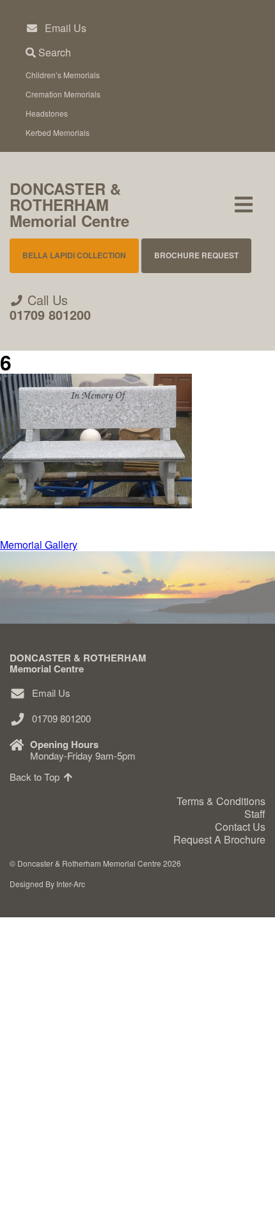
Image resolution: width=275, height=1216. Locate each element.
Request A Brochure (75, 1195)
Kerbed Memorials (58, 132)
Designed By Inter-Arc (47, 883)
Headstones (47, 113)
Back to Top (36, 776)
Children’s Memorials (63, 74)
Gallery (42, 1037)
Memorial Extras (77, 998)
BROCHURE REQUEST (196, 255)
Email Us (65, 28)
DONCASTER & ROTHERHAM (69, 205)
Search (53, 52)
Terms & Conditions (221, 801)
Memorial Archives (83, 1116)
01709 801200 (50, 314)
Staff (254, 813)
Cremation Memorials (63, 93)
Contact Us (53, 1155)
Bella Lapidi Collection (74, 255)
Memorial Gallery (78, 1077)
